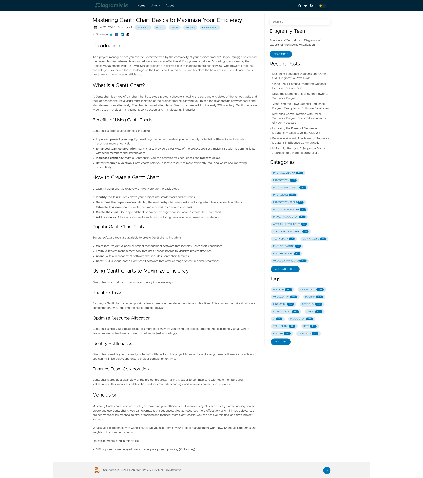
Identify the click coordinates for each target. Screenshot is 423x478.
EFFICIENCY (311, 304)
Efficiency (143, 27)
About (169, 5)
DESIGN (313, 312)
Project (190, 27)
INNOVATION (282, 304)
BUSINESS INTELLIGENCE (288, 187)
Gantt (160, 27)
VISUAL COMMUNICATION (289, 261)
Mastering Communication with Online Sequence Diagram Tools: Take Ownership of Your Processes (299, 118)
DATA (309, 326)
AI (276, 319)
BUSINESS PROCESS (285, 254)
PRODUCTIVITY (284, 180)
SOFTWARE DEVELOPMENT (290, 232)
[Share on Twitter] (111, 34)
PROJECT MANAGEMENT (288, 217)
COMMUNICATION (285, 312)
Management (210, 27)
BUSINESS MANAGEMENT (288, 209)
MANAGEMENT (300, 319)
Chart (174, 27)
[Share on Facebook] (117, 34)
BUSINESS (281, 334)
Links (154, 5)
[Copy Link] (128, 34)
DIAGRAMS (281, 290)
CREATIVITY (307, 334)
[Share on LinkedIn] (122, 34)
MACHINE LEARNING (286, 246)
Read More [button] (281, 54)
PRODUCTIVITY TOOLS (287, 202)
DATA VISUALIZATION (287, 173)
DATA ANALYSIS (313, 239)
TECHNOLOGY (283, 239)
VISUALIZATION (284, 297)
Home (141, 5)
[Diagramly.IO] (114, 5)
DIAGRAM (313, 297)
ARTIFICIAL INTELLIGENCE (289, 224)
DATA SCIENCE (283, 195)
